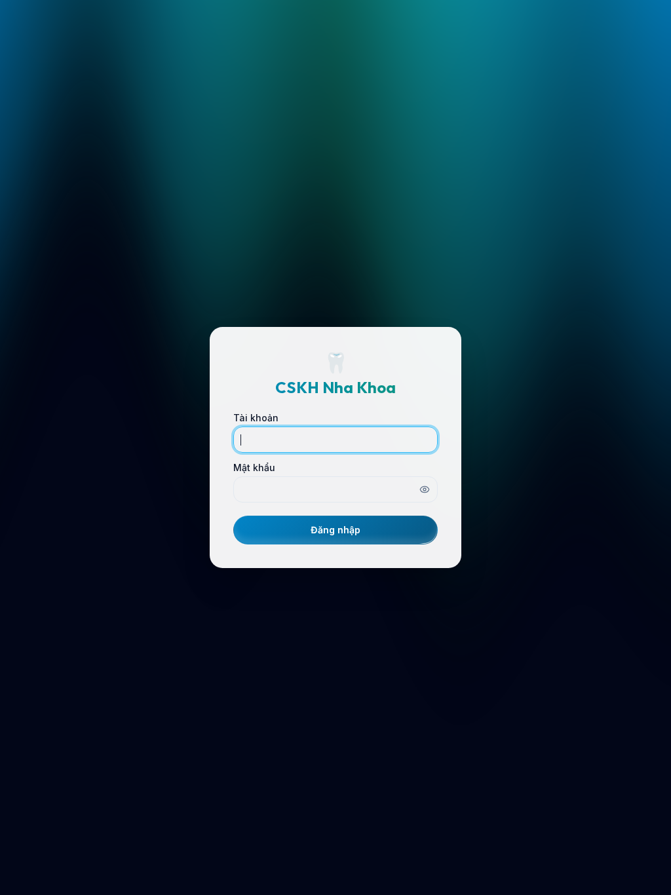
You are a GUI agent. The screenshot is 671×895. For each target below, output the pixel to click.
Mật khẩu (254, 467)
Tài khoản (255, 418)
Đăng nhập (335, 529)
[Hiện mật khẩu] (425, 489)
